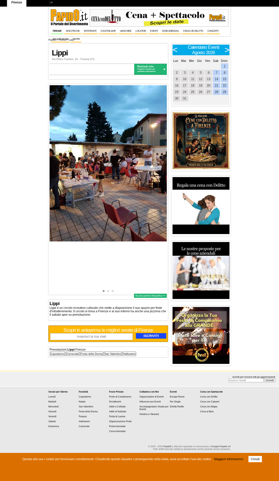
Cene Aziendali (170, 31)
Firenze (57, 31)
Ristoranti (90, 31)
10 (184, 79)
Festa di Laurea (117, 416)
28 (216, 92)
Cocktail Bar (108, 31)
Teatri (76, 39)
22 (224, 85)
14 (216, 79)
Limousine (126, 31)
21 (216, 85)
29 (224, 92)
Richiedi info (145, 66)
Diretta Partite (177, 406)
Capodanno (57, 353)
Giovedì (52, 411)
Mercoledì (53, 406)
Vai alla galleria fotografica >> (150, 295)
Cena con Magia (208, 406)
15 (224, 79)
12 (200, 79)
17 (184, 85)
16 (176, 85)
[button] (103, 291)
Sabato (52, 421)
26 (200, 92)
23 (176, 92)
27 (208, 92)
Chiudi (255, 459)
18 (192, 85)
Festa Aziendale (117, 426)
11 (192, 79)
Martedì (52, 401)
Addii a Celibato (117, 406)
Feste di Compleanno (120, 396)
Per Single (175, 401)
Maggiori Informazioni (228, 459)
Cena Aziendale (117, 431)
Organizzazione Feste (120, 421)
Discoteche (73, 31)
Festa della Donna (92, 353)
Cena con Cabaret (209, 401)
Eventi (154, 31)
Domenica (53, 426)
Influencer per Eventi (150, 401)
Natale (82, 401)
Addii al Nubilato (117, 411)
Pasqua (83, 416)
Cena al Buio (207, 411)
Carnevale (72, 353)
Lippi (60, 53)
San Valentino (113, 353)
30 (176, 98)
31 (184, 98)
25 (192, 92)
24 (184, 92)
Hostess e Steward (149, 414)
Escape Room (60, 39)
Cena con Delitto (193, 31)
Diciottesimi (115, 401)
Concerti (212, 31)
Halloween (129, 353)
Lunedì (52, 396)
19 (200, 85)
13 (208, 79)
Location (141, 31)
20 (208, 85)
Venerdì (52, 416)
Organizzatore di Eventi (152, 396)
